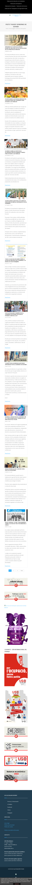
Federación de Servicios (22, 6)
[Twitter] (14, 11)
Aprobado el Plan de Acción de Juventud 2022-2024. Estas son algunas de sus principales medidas (16, 48)
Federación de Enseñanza (16, 3)
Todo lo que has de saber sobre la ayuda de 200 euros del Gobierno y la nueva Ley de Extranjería (15, 260)
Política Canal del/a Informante (11, 830)
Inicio (7, 28)
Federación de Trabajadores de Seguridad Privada (16, 8)
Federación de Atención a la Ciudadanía (16, 1)
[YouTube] (18, 11)
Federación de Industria (10, 6)
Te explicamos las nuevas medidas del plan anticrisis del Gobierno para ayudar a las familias (15, 100)
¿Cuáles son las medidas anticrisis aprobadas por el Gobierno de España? (16, 364)
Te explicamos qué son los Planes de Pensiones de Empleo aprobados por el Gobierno (16, 202)
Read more (7, 83)
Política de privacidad (9, 825)
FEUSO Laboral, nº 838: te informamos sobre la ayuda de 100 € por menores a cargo (15, 524)
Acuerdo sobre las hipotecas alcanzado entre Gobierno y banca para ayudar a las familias (15, 152)
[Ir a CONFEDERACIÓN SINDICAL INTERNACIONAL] (16, 874)
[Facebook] (16, 11)
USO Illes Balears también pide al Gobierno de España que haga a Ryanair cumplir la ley (14, 314)
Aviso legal (6, 823)
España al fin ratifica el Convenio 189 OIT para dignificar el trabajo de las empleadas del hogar (15, 418)
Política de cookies (8, 826)
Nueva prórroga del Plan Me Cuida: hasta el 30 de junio (15, 469)
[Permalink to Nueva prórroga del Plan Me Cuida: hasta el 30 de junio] (16, 462)
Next (22, 570)
